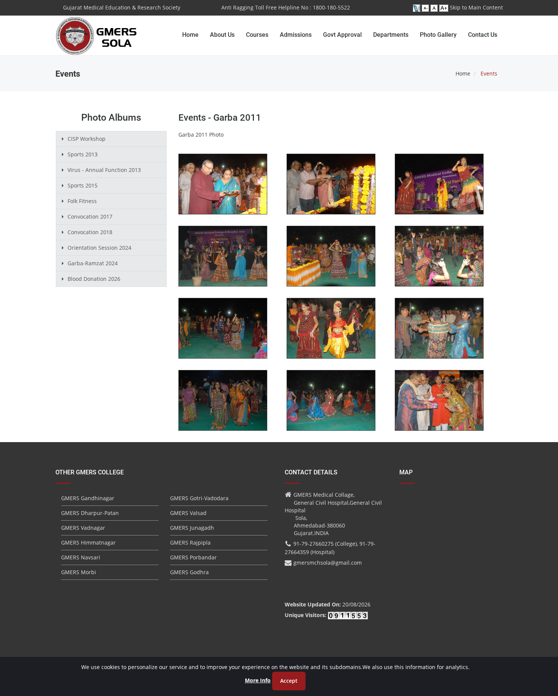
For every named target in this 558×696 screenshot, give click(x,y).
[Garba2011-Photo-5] (331, 261)
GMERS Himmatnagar (88, 542)
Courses (257, 34)
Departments (390, 34)
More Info (258, 680)
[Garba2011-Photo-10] (222, 405)
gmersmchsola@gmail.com (327, 562)
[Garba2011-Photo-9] (439, 333)
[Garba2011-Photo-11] (331, 405)
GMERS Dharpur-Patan (90, 512)
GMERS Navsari (80, 557)
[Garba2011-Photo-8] (331, 333)
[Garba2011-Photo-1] (222, 188)
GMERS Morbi (78, 572)
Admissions (296, 34)
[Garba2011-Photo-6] (439, 261)
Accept (289, 680)
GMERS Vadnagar (83, 527)
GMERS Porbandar (193, 557)
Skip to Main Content (476, 7)
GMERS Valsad (188, 512)
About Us (222, 34)
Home (190, 34)
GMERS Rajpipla (190, 542)
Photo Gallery (438, 34)
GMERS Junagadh (192, 527)
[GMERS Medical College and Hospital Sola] (96, 28)
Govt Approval (342, 34)
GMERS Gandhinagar (87, 498)
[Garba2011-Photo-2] (331, 188)
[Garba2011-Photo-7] (222, 333)
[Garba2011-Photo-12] (439, 405)
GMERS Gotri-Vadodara (199, 498)
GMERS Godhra (189, 572)
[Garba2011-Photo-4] (222, 261)
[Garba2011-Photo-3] (439, 188)
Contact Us (482, 34)
